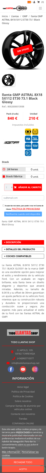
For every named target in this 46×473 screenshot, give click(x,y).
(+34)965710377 (25, 358)
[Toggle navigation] (40, 8)
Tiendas (23, 418)
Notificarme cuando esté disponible (23, 214)
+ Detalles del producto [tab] (19, 249)
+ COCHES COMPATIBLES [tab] (17, 256)
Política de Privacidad (23, 391)
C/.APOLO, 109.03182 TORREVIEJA (25, 352)
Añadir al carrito (29, 187)
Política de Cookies (23, 396)
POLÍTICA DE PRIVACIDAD (26, 208)
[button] (30, 2)
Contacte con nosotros (23, 413)
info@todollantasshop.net (25, 363)
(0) (42, 2)
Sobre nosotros (23, 401)
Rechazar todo (23, 462)
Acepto (23, 469)
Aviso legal (23, 386)
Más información (11, 451)
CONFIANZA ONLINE (23, 423)
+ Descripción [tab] (12, 242)
